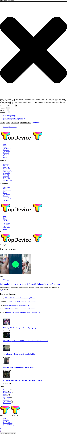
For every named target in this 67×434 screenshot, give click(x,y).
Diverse (5, 157)
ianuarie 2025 (6, 178)
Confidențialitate (7, 424)
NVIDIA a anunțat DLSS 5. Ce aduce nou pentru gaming (20, 308)
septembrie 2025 (7, 171)
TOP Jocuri (6, 197)
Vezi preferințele (15, 122)
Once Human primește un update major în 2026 (17, 305)
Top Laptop (6, 150)
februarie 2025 (7, 177)
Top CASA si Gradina (9, 426)
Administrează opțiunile (9, 115)
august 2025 (6, 173)
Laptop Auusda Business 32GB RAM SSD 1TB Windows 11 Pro (23, 312)
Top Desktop (6, 151)
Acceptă (3, 122)
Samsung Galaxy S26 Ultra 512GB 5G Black (18, 367)
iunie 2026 (6, 164)
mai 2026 (5, 165)
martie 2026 (6, 167)
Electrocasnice (7, 190)
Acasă (4, 144)
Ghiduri (5, 147)
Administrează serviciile (9, 116)
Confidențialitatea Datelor (10, 127)
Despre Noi (6, 420)
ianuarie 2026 (6, 168)
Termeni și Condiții (8, 423)
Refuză (8, 122)
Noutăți (5, 145)
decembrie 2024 (7, 180)
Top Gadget (6, 154)
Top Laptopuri (7, 198)
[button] (33, 50)
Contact (5, 421)
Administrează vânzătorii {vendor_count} (14, 118)
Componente (6, 156)
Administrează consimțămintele (8, 433)
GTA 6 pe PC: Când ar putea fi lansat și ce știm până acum (20, 298)
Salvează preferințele (25, 122)
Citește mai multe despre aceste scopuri (13, 119)
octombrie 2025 (7, 170)
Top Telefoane (7, 148)
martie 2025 (6, 176)
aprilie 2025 (6, 174)
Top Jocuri (6, 153)
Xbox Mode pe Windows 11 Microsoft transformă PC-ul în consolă (25, 341)
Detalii (1, 290)
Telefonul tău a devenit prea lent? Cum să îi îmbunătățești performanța (30, 284)
